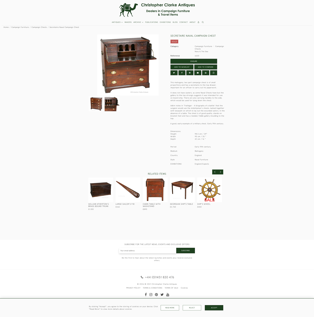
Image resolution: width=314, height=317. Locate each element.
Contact (183, 22)
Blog (175, 22)
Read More (169, 308)
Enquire (193, 61)
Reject (192, 308)
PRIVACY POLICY (133, 288)
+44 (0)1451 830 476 (159, 277)
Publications (151, 22)
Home (6, 27)
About (193, 22)
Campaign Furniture (20, 27)
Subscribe (185, 250)
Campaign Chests (39, 27)
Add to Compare (205, 67)
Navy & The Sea (201, 51)
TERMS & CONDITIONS (152, 288)
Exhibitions (165, 22)
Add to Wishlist (182, 67)
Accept (214, 308)
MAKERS (128, 22)
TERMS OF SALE (171, 288)
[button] (203, 22)
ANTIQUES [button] (116, 22)
